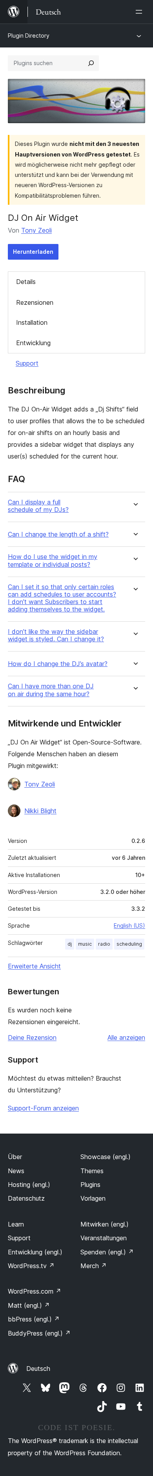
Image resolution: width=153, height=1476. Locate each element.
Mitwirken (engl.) (104, 1224)
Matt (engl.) (29, 1305)
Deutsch (38, 1368)
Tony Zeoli (36, 230)
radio (104, 944)
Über (15, 1157)
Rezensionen (34, 302)
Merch (93, 1266)
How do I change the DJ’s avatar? (57, 664)
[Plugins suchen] (91, 63)
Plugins (90, 1184)
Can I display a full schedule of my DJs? (38, 506)
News (16, 1171)
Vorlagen (93, 1198)
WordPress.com (34, 1291)
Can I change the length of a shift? (58, 534)
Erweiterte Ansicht (34, 966)
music (85, 944)
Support (27, 363)
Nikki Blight (40, 811)
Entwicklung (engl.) (35, 1252)
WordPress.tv (31, 1266)
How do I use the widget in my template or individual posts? (52, 560)
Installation (31, 322)
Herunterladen (33, 251)
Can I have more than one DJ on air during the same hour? (51, 689)
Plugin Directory (28, 35)
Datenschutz (26, 1198)
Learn (16, 1224)
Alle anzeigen (126, 1037)
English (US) (129, 925)
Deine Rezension (32, 1037)
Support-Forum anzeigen (43, 1108)
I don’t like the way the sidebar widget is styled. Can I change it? (56, 635)
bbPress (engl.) (34, 1319)
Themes (92, 1171)
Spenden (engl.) (107, 1252)
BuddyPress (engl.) (39, 1333)
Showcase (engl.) (105, 1157)
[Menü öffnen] (140, 12)
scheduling (129, 944)
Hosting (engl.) (29, 1184)
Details (26, 282)
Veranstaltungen (103, 1238)
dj (69, 944)
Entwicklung (33, 343)
